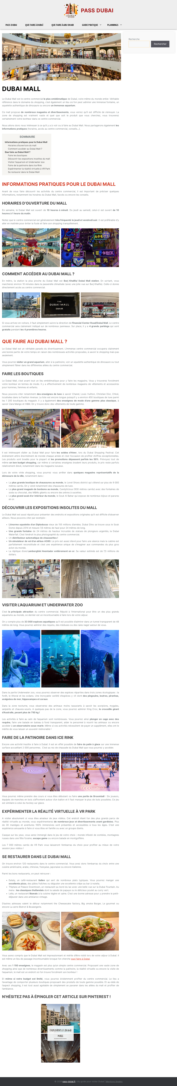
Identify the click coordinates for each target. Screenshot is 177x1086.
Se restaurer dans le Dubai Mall (24, 172)
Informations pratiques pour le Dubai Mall (26, 142)
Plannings (112, 24)
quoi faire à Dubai (80, 958)
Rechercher (160, 44)
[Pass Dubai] (71, 10)
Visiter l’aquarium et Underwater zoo (26, 162)
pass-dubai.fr (69, 1081)
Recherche (134, 39)
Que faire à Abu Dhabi (62, 24)
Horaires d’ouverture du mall (22, 145)
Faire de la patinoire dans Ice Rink (25, 165)
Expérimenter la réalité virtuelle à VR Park (29, 168)
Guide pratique (90, 24)
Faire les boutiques (18, 155)
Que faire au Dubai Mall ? (17, 152)
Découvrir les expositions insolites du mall (29, 158)
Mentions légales (114, 1081)
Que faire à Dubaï (34, 24)
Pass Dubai (97, 10)
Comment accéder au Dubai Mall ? (25, 148)
